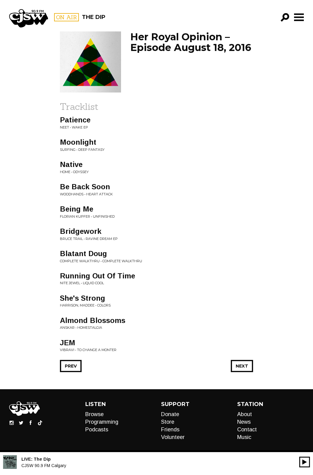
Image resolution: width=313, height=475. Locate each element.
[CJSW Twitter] (21, 422)
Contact (247, 429)
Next (242, 366)
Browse (94, 414)
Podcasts (96, 429)
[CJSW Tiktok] (40, 422)
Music (244, 437)
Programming (101, 422)
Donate (170, 414)
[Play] (304, 462)
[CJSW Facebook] (30, 422)
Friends (170, 429)
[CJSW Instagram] (11, 422)
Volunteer (173, 437)
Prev (71, 366)
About (244, 414)
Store (167, 422)
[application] (304, 462)
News (244, 422)
